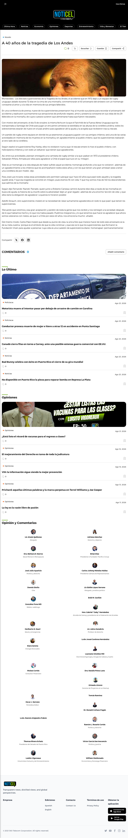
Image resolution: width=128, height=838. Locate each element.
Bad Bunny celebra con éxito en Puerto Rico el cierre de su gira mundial (42, 361)
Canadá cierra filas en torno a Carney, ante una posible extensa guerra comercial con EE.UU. (54, 344)
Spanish (48, 806)
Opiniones (54, 26)
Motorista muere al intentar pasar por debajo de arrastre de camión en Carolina (47, 308)
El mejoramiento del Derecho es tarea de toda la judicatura (35, 454)
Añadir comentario (116, 252)
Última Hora (9, 26)
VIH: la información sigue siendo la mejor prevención (32, 472)
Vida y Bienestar (107, 26)
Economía (38, 26)
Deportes (69, 26)
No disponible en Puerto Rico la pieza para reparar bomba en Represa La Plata (46, 379)
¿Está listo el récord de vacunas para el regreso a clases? (34, 436)
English (48, 810)
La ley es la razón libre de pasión (20, 507)
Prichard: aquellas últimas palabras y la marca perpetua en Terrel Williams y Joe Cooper (52, 489)
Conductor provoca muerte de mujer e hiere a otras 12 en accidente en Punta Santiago (51, 326)
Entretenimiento (86, 26)
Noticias (24, 26)
